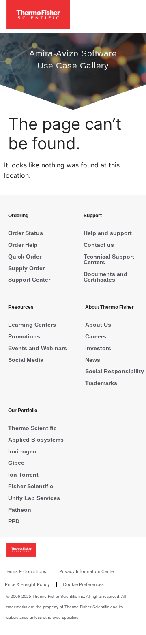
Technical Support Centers (109, 259)
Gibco (16, 463)
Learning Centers (32, 324)
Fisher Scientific (30, 486)
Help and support (108, 233)
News (92, 360)
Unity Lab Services (34, 498)
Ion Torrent (23, 474)
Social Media (25, 360)
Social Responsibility (114, 371)
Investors (98, 348)
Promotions (24, 336)
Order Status (25, 233)
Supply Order (26, 268)
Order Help (23, 245)
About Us (98, 324)
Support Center (29, 279)
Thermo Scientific (32, 428)
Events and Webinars (37, 348)
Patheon (19, 510)
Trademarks (101, 383)
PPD (13, 521)
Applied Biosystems (36, 439)
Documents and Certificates (105, 277)
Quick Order (24, 256)
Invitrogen (22, 451)
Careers (95, 336)
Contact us (99, 245)
